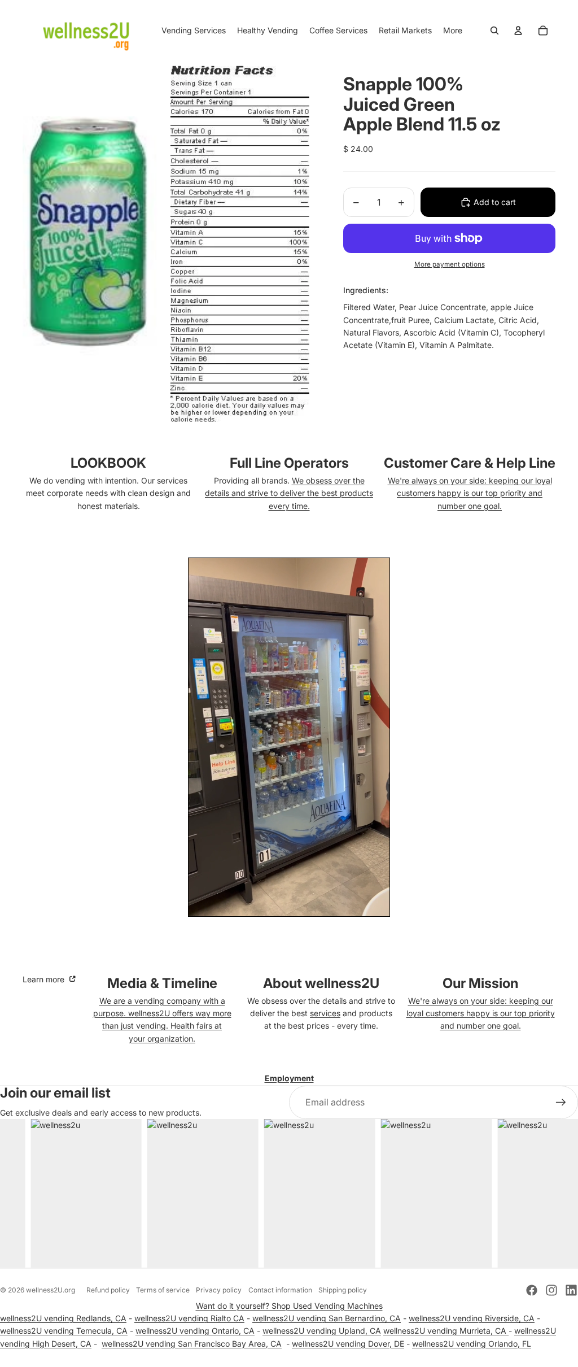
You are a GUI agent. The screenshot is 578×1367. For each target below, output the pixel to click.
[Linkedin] (571, 1290)
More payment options (449, 264)
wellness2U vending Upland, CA (321, 1330)
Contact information (280, 1290)
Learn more (45, 979)
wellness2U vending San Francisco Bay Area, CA (192, 1343)
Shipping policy (342, 1290)
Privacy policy (219, 1290)
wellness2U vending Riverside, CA (472, 1318)
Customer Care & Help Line (469, 463)
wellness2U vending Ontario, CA (195, 1330)
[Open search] (494, 30)
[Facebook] (531, 1290)
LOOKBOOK (108, 463)
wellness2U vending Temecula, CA (64, 1330)
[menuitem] (452, 30)
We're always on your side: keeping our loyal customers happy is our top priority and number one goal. (470, 493)
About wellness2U (321, 983)
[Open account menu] (518, 30)
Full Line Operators (289, 463)
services (325, 1013)
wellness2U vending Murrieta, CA (446, 1330)
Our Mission (480, 983)
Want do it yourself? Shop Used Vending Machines (289, 1306)
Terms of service (163, 1290)
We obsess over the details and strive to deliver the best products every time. (289, 493)
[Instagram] (551, 1290)
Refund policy (108, 1290)
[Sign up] (561, 1103)
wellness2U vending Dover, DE (348, 1343)
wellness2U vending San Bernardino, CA (326, 1318)
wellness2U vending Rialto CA (189, 1318)
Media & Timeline (162, 983)
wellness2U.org (50, 1290)
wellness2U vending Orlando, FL (471, 1343)
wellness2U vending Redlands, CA (63, 1318)
